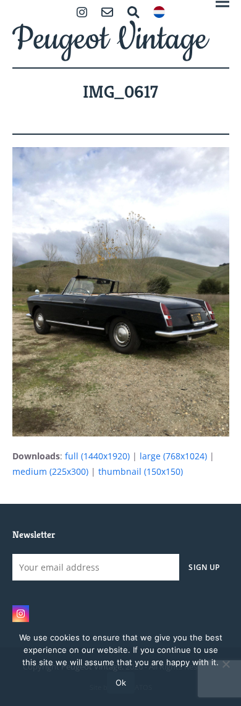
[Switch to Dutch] (159, 13)
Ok (121, 682)
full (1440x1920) (97, 456)
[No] (225, 664)
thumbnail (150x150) (140, 471)
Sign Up (203, 567)
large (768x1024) (173, 456)
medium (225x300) (50, 471)
